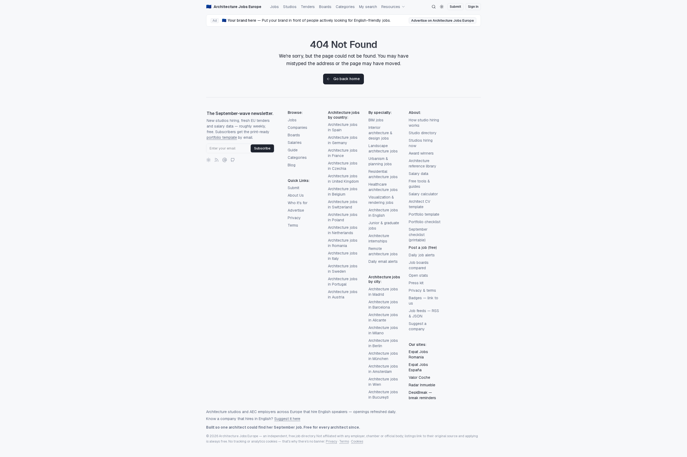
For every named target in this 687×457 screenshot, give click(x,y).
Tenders (308, 6)
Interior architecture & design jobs (380, 133)
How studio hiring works (424, 123)
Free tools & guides (419, 184)
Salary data (418, 173)
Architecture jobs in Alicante (383, 317)
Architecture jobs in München (383, 356)
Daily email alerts (383, 261)
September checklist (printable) (418, 234)
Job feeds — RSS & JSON (424, 313)
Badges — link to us (423, 300)
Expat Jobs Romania (418, 354)
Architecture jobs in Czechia (342, 166)
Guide (293, 150)
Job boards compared (419, 265)
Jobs (274, 6)
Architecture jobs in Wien (383, 382)
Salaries (295, 142)
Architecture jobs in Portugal (342, 281)
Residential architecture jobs (383, 174)
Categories (345, 6)
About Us (296, 195)
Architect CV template (419, 204)
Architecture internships (378, 238)
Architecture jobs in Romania (342, 243)
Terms (293, 225)
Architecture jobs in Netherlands (342, 230)
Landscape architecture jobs (383, 148)
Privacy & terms (422, 290)
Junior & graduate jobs (383, 225)
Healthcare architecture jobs (383, 187)
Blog (291, 165)
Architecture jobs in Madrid (383, 292)
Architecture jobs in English (383, 213)
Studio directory (423, 132)
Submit (293, 187)
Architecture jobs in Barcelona (383, 304)
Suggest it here (287, 418)
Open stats (418, 275)
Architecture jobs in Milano (383, 330)
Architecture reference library (422, 163)
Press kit (416, 282)
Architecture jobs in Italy (342, 256)
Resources (390, 6)
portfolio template (222, 137)
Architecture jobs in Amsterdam (383, 369)
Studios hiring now (421, 143)
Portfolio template (424, 214)
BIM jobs (375, 120)
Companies (297, 127)
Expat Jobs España (418, 367)
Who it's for (298, 202)
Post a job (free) (423, 247)
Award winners (421, 153)
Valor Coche (419, 377)
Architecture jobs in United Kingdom (343, 179)
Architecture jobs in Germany (342, 140)
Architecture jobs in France (342, 153)
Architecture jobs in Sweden (342, 269)
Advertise (296, 210)
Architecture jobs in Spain (342, 127)
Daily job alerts (422, 255)
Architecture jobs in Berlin (383, 343)
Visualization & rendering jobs (381, 200)
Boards (325, 6)
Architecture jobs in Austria (342, 294)
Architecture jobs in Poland (342, 217)
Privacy (294, 217)
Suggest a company (417, 326)
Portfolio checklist (424, 221)
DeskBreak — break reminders (422, 395)
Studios (290, 6)
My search (368, 6)
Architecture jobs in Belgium (342, 191)
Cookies (357, 441)
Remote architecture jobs (383, 251)
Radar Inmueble (422, 385)
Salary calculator (423, 194)
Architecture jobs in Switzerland (342, 204)
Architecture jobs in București (383, 394)
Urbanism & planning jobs (380, 161)
